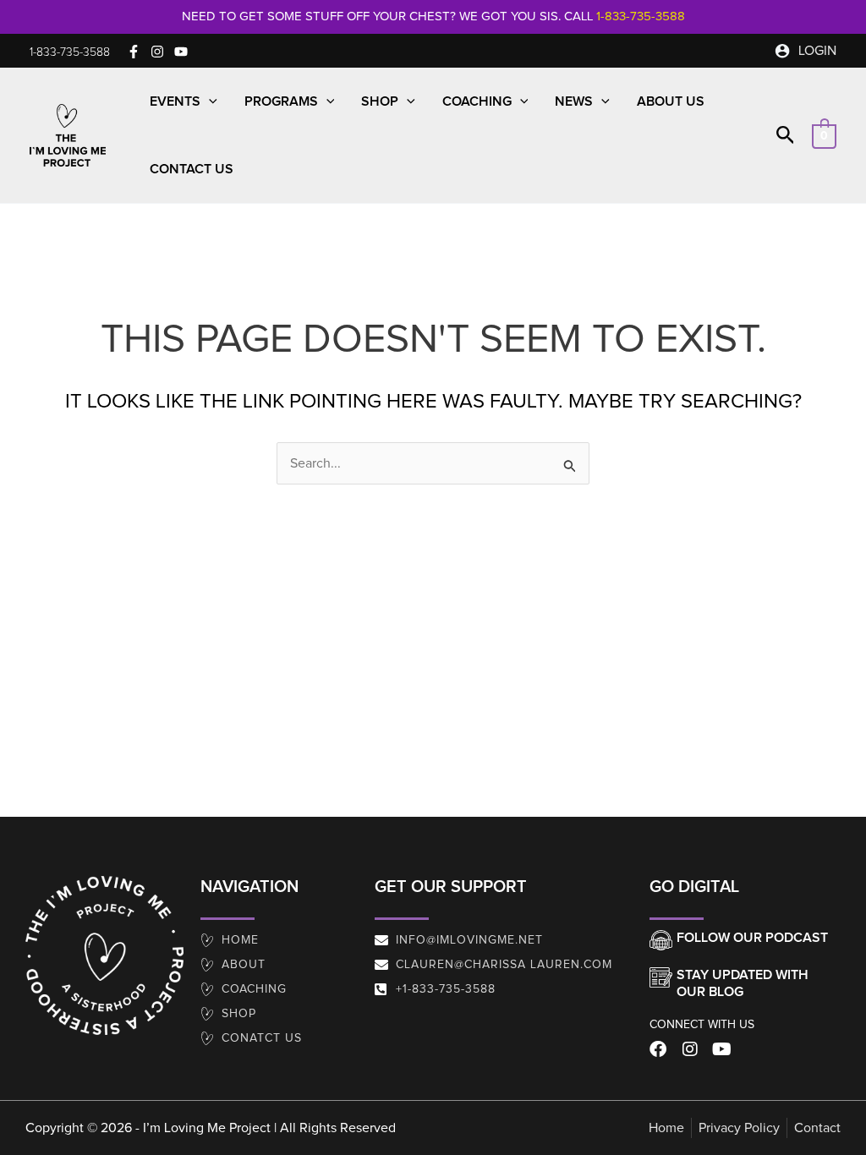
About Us (670, 101)
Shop (379, 101)
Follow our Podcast (752, 937)
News (574, 101)
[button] (70, 52)
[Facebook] (133, 51)
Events (175, 101)
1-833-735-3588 (640, 16)
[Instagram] (157, 51)
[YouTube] (181, 51)
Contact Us (191, 169)
